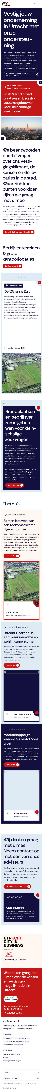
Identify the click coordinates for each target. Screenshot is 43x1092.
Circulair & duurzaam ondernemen (16, 1038)
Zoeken (7, 1072)
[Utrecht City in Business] (6, 4)
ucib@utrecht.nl (14, 1013)
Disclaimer (18, 1084)
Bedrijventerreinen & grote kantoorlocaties (20, 1025)
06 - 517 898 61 (14, 1009)
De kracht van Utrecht (11, 1054)
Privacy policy (8, 1084)
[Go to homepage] (21, 942)
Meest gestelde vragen (12, 1060)
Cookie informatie (9, 1088)
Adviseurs (6, 1057)
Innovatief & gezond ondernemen (16, 1041)
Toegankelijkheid (30, 1084)
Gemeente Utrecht (12, 1078)
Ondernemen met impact (13, 1044)
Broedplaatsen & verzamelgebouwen (17, 1028)
